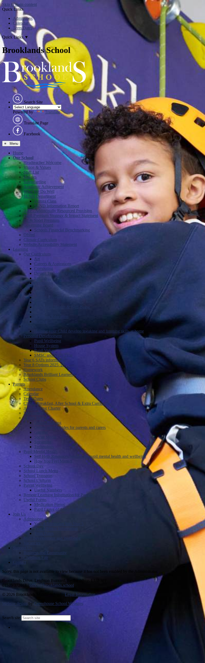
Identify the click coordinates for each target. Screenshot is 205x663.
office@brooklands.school (52, 585)
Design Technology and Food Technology (69, 273)
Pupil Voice (44, 350)
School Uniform (37, 480)
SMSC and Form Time (53, 355)
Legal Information (80, 594)
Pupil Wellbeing (47, 340)
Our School (23, 157)
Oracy (28, 326)
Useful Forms (34, 499)
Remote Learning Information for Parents (58, 495)
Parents (19, 384)
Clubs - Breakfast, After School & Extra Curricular (66, 403)
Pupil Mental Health (40, 451)
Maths (39, 292)
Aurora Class (45, 201)
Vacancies (31, 543)
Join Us (19, 514)
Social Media (45, 437)
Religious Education (51, 316)
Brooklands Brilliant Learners (48, 374)
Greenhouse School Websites (58, 603)
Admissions (23, 18)
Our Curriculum (36, 254)
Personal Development (42, 336)
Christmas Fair (35, 557)
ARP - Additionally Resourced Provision (57, 210)
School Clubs (34, 379)
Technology (44, 446)
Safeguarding (34, 182)
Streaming (42, 442)
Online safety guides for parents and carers (70, 427)
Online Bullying (47, 422)
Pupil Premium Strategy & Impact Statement (60, 215)
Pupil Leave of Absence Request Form (66, 509)
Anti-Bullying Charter (42, 408)
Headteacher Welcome (42, 162)
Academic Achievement (43, 186)
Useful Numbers (48, 490)
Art (37, 259)
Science (40, 321)
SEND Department (39, 196)
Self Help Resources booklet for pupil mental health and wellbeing (90, 456)
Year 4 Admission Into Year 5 (59, 523)
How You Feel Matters (53, 461)
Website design (14, 603)
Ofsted (29, 235)
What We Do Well (38, 191)
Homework (33, 369)
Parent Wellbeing (37, 485)
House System (46, 345)
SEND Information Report (56, 206)
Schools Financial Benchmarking (62, 230)
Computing (43, 268)
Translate (52, 112)
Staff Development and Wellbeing (52, 538)
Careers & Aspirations (52, 263)
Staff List (31, 172)
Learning (20, 249)
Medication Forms (49, 504)
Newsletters (33, 413)
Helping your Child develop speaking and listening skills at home (89, 331)
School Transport (37, 475)
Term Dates (22, 28)
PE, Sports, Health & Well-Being (62, 307)
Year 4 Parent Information (56, 528)
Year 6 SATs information (44, 360)
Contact (19, 562)
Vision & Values (37, 167)
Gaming (41, 432)
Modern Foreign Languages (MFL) (64, 297)
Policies (30, 177)
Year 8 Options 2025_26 (44, 365)
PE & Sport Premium (41, 220)
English (40, 278)
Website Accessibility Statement (50, 244)
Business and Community (45, 552)
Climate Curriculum (40, 239)
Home (18, 153)
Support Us (22, 548)
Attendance (33, 389)
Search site (11, 617)
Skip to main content (19, 4)
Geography (43, 283)
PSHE (39, 312)
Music (39, 302)
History (40, 287)
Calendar (20, 23)
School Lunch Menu (40, 470)
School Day (33, 466)
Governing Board (38, 225)
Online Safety (35, 418)
